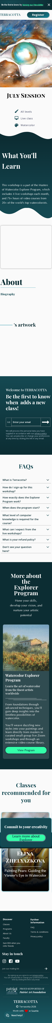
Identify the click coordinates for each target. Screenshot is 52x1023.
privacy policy (41, 433)
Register (38, 15)
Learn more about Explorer (26, 837)
